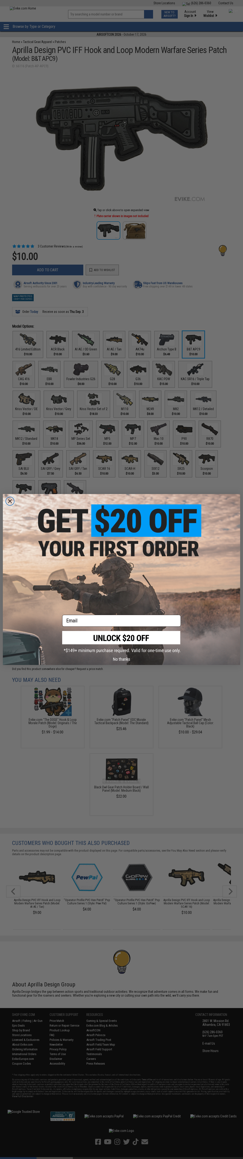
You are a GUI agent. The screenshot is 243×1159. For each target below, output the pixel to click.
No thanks (121, 659)
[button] (121, 642)
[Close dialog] (10, 501)
